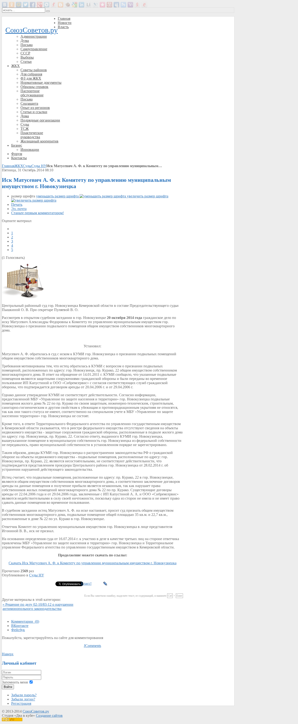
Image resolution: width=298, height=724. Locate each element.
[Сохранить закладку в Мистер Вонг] (109, 4)
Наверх (8, 654)
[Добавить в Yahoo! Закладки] (130, 4)
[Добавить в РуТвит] (123, 4)
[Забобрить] (67, 4)
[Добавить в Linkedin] (81, 4)
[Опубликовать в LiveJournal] (95, 4)
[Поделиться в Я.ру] (53, 4)
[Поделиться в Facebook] (32, 4)
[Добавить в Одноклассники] (11, 4)
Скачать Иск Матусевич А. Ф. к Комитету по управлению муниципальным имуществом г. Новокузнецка (92, 563)
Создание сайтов (49, 715)
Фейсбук (18, 630)
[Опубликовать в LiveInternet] (88, 4)
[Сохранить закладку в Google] (74, 4)
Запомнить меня (15, 682)
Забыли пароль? (24, 695)
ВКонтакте (19, 626)
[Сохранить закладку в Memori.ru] (102, 4)
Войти (8, 687)
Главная (8, 166)
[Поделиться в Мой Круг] (46, 4)
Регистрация (21, 703)
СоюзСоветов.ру (31, 30)
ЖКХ (18, 166)
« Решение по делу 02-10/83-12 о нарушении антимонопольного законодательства (38, 606)
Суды (27, 166)
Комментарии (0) (25, 621)
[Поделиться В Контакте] (4, 4)
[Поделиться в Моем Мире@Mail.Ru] (18, 4)
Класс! (86, 583)
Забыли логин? (23, 699)
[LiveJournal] (105, 584)
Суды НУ (38, 166)
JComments (92, 646)
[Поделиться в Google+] (39, 4)
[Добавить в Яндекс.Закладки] (137, 4)
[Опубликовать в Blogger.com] (60, 4)
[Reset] (48, 11)
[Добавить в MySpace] (116, 4)
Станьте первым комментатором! (37, 213)
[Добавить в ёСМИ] (144, 4)
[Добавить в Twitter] (25, 4)
